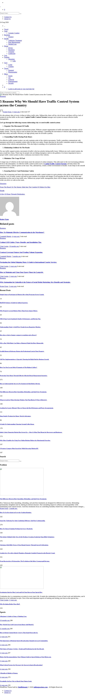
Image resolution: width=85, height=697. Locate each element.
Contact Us (8, 17)
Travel (6, 29)
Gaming (11, 66)
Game (10, 65)
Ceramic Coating (13, 33)
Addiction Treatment (15, 40)
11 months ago (5, 628)
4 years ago (16, 236)
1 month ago (13, 508)
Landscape (11, 53)
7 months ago (16, 256)
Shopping (11, 59)
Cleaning (11, 52)
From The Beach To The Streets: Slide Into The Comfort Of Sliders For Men (25, 187)
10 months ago (14, 246)
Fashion (6, 57)
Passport (11, 70)
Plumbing (11, 50)
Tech (5, 63)
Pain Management (14, 42)
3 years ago (16, 112)
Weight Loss (12, 44)
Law (5, 55)
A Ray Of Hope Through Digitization (12, 194)
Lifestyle (11, 79)
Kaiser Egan (7, 112)
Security (11, 83)
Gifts (14, 61)
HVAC (10, 48)
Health (6, 38)
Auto (5, 31)
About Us (7, 19)
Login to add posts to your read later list (21, 89)
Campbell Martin (5, 236)
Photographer (12, 72)
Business (7, 35)
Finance (10, 37)
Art (9, 78)
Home (6, 46)
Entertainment (12, 81)
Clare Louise (4, 246)
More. (6, 74)
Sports (10, 76)
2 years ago (13, 266)
